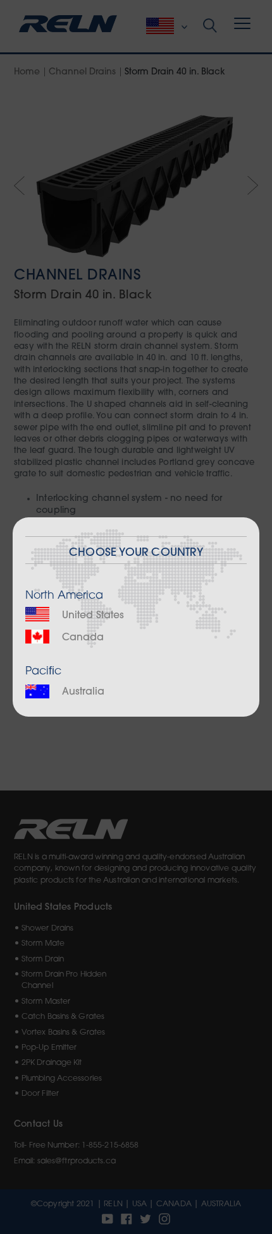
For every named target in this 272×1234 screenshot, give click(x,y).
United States (91, 616)
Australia (81, 692)
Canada (81, 638)
